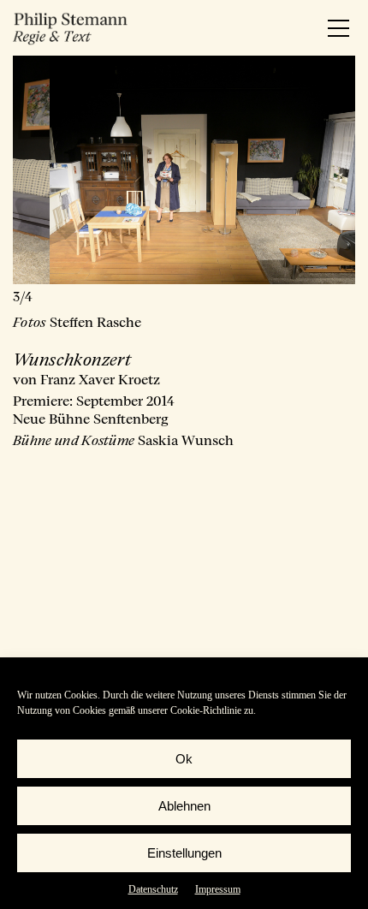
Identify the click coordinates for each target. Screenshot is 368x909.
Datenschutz (153, 889)
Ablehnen (184, 806)
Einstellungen (184, 853)
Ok (184, 759)
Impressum (217, 889)
